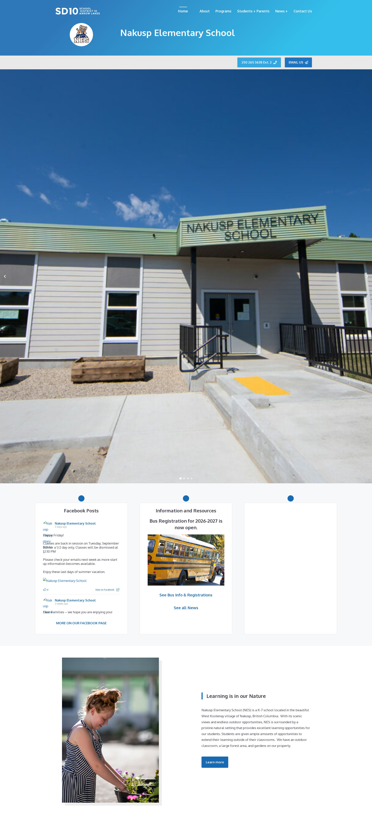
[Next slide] (367, 276)
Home (183, 11)
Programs (223, 11)
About (205, 11)
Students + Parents (253, 11)
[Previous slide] (5, 276)
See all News (186, 607)
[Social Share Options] (118, 589)
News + (281, 11)
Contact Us (303, 11)
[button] (180, 478)
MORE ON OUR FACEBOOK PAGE (81, 623)
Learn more (215, 762)
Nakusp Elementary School (75, 523)
